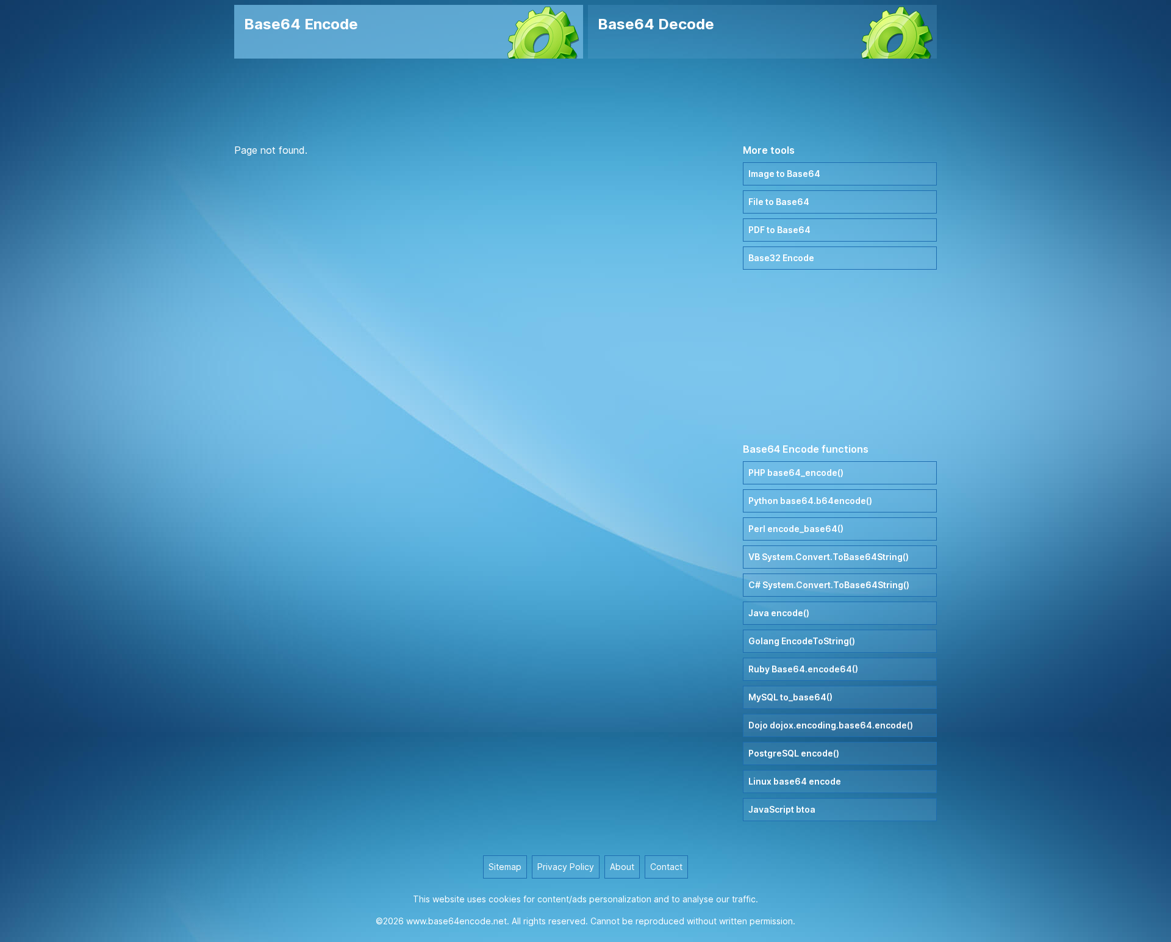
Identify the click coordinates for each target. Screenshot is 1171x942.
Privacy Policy (565, 866)
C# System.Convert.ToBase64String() (828, 585)
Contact (666, 866)
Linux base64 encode (794, 781)
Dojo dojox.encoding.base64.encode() (830, 725)
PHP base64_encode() (795, 472)
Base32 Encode (781, 258)
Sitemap (505, 866)
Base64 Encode (301, 24)
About (622, 866)
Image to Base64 (784, 173)
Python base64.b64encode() (810, 500)
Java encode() (778, 613)
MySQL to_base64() (790, 697)
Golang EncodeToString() (801, 641)
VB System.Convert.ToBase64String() (828, 557)
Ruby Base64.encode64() (803, 669)
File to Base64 (778, 201)
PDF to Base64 (779, 230)
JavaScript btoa (781, 809)
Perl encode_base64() (795, 528)
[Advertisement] (585, 100)
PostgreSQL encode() (793, 753)
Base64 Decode (656, 24)
